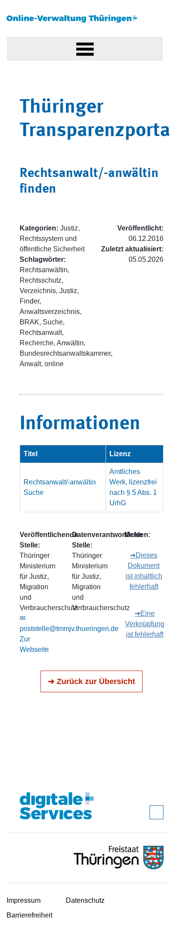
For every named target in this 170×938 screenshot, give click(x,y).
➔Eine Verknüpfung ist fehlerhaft (144, 624)
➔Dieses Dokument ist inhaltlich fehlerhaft (144, 570)
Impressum (24, 900)
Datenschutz (85, 900)
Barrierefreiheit (29, 915)
